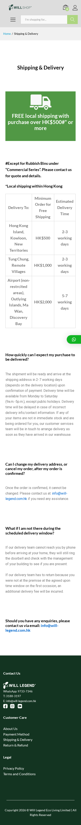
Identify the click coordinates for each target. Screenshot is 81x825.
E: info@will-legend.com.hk (19, 701)
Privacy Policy (13, 768)
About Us (10, 729)
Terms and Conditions (19, 774)
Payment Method (16, 734)
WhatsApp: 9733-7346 (18, 691)
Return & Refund (15, 745)
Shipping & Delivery (17, 739)
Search (72, 19)
